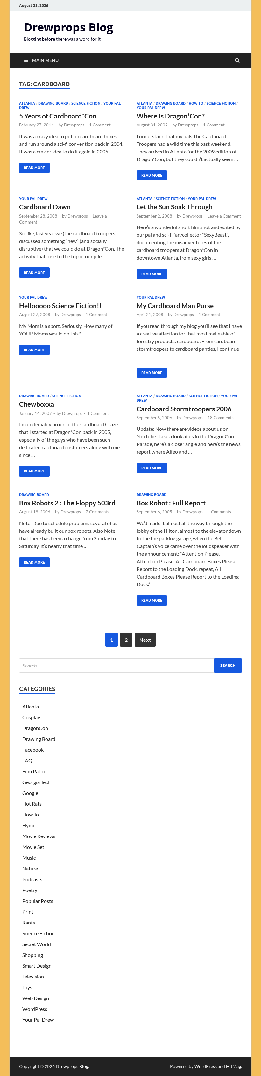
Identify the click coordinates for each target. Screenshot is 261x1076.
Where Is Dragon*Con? (171, 116)
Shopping (32, 955)
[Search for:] (130, 665)
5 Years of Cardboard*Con (57, 116)
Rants (28, 922)
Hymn (29, 825)
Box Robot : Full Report (171, 503)
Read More (32, 166)
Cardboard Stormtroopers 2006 (184, 409)
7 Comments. (98, 511)
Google (30, 793)
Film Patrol (34, 771)
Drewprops (74, 124)
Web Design (35, 998)
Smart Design (37, 966)
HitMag (233, 1066)
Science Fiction (85, 103)
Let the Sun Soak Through (175, 207)
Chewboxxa (36, 404)
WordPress (34, 1009)
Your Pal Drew (151, 107)
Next (145, 640)
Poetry (29, 890)
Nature (30, 868)
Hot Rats (32, 804)
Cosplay (31, 717)
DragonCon (35, 728)
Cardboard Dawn (45, 207)
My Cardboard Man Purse (175, 305)
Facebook (33, 750)
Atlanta (27, 103)
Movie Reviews (38, 836)
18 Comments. (221, 417)
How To (196, 103)
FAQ (27, 760)
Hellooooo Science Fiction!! (60, 305)
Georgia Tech (36, 782)
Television (33, 976)
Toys (27, 987)
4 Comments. (220, 511)
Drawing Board (53, 103)
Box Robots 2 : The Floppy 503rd (67, 503)
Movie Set (33, 847)
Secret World (36, 944)
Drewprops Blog (68, 27)
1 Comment (100, 124)
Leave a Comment (224, 216)
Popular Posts (37, 901)
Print (27, 912)
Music (29, 858)
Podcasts (32, 879)
